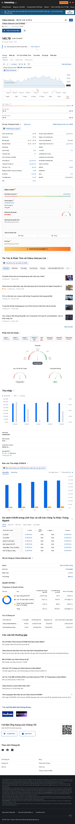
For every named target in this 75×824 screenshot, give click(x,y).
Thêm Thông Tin (35, 46)
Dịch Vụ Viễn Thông (66, 565)
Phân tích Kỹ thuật (10, 333)
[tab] (6, 339)
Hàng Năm (5, 472)
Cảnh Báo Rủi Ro (40, 812)
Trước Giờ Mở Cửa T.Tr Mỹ (60, 7)
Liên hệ (3, 767)
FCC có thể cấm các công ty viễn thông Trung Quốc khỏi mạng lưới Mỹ (27, 296)
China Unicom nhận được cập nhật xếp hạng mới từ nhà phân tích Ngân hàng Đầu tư (32, 286)
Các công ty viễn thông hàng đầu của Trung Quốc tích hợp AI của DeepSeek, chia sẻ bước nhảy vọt (32, 317)
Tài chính (36, 55)
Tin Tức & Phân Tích (24, 55)
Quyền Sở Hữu (8, 583)
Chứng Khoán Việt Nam (34, 7)
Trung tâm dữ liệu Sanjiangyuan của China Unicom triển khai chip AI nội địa (29, 306)
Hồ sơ (11, 60)
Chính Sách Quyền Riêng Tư (25, 812)
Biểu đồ (11, 55)
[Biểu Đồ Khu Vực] (7, 64)
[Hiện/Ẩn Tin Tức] (29, 64)
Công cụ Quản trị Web (45, 770)
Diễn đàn (53, 55)
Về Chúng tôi (5, 759)
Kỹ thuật (45, 55)
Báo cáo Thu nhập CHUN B (14, 463)
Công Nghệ (69, 569)
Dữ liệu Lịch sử (28, 60)
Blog (40, 759)
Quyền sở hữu (19, 60)
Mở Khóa (68, 105)
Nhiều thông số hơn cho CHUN (63, 124)
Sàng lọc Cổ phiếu (19, 7)
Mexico (70, 576)
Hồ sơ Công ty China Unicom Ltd (16, 558)
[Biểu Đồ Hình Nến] (4, 64)
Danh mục (42, 767)
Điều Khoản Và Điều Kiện (8, 812)
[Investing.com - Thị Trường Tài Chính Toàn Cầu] (11, 2)
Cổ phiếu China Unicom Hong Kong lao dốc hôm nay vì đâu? (23, 276)
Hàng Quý (14, 472)
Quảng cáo (4, 763)
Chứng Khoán (6, 7)
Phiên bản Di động (44, 763)
